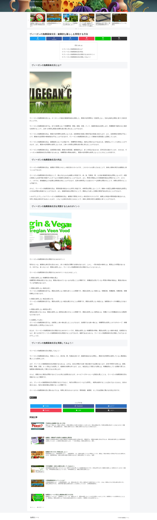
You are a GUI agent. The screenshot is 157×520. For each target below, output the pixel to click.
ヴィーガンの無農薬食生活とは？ (73, 49)
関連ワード (33, 397)
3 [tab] (81, 29)
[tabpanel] (38, 20)
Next (128, 20)
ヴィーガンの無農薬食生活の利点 (73, 51)
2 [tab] (78, 29)
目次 (76, 45)
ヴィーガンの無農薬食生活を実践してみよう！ (77, 57)
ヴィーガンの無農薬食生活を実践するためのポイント (79, 54)
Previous (28, 20)
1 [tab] (76, 29)
